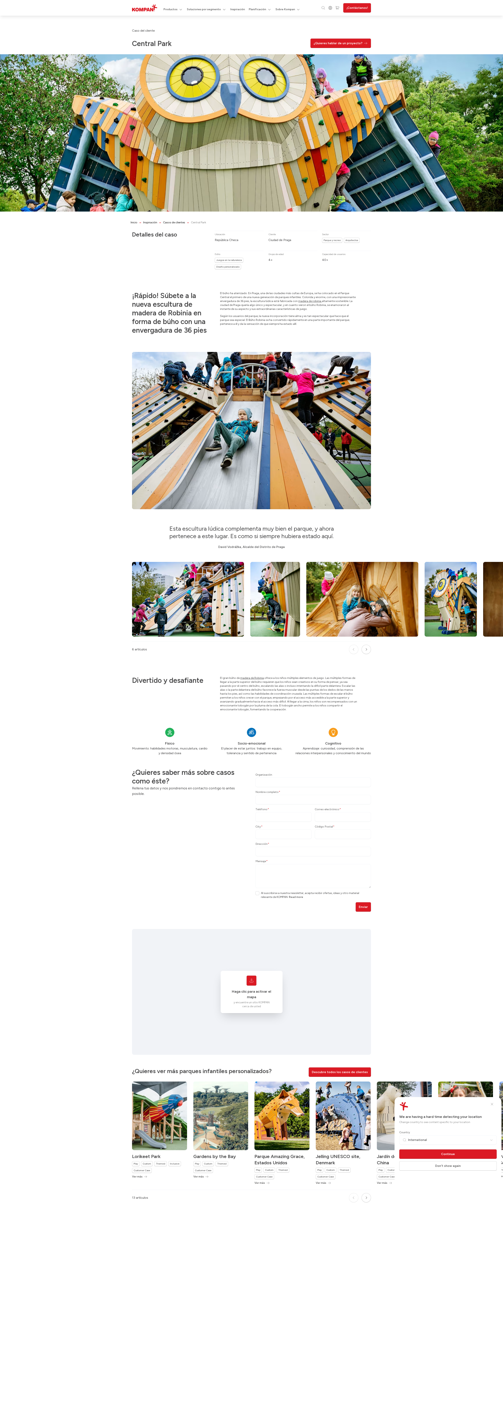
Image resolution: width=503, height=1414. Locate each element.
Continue (448, 1154)
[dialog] (251, 707)
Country (404, 1132)
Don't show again (448, 1166)
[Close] (492, 1104)
